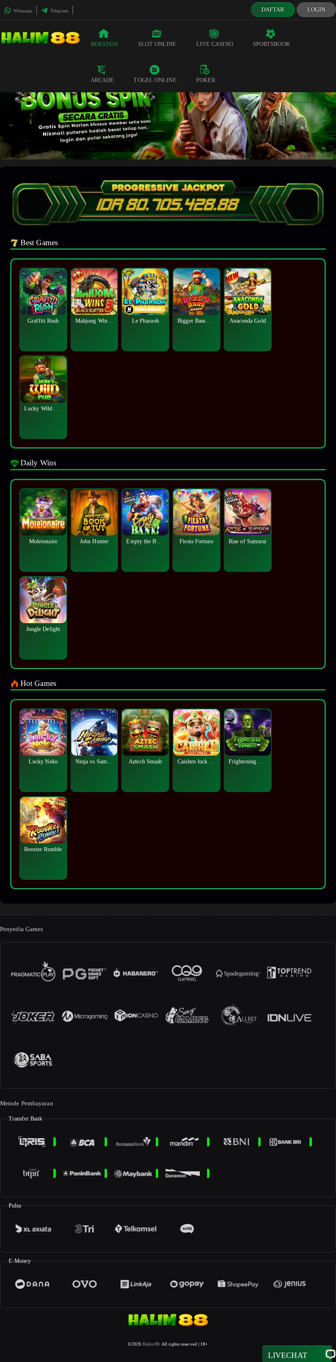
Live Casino (214, 44)
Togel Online (155, 80)
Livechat (287, 1355)
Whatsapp (22, 10)
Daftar (272, 10)
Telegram (58, 10)
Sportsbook (271, 44)
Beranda (104, 44)
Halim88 (151, 1344)
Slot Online (157, 44)
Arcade (102, 80)
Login (316, 10)
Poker (206, 80)
